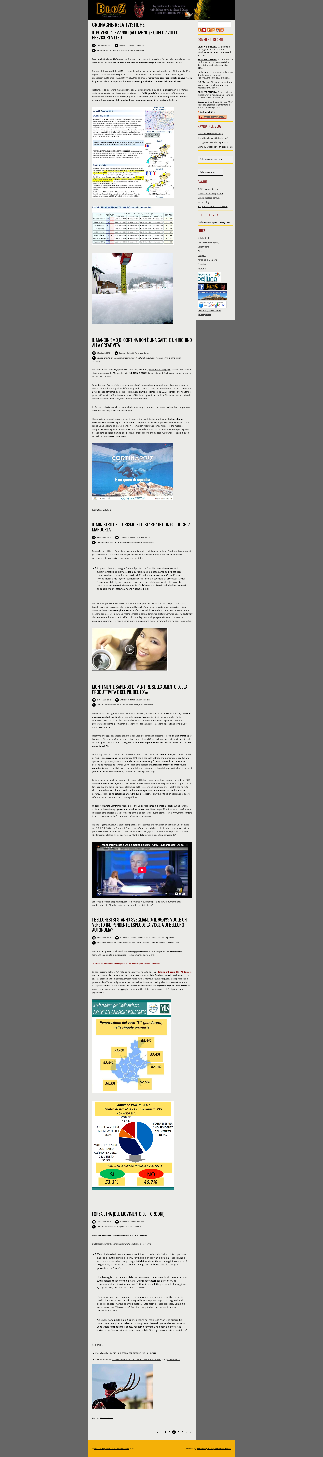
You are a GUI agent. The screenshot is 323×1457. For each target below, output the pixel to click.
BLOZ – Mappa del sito (208, 189)
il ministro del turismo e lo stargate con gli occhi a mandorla (141, 527)
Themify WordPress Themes (219, 1448)
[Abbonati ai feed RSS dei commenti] (209, 31)
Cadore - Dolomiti (126, 45)
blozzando (101, 50)
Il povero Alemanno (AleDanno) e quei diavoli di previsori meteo (135, 35)
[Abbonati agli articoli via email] (204, 31)
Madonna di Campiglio (159, 369)
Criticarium (139, 45)
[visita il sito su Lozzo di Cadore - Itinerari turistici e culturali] (212, 295)
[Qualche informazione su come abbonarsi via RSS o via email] (213, 31)
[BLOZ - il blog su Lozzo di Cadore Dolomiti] (151, 18)
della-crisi (137, 542)
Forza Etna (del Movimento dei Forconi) (128, 1213)
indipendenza (161, 942)
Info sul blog (203, 202)
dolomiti (129, 50)
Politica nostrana (152, 937)
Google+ (202, 255)
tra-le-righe (139, 50)
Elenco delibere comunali (210, 197)
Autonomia (124, 937)
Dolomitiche (203, 246)
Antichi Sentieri (205, 238)
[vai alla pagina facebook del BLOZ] (212, 286)
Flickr (200, 251)
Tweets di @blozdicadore (209, 310)
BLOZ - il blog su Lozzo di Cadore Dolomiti (111, 1448)
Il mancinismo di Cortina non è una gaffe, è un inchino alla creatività (142, 342)
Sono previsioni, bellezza (165, 100)
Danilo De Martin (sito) (208, 242)
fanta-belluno (149, 942)
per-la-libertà (135, 1226)
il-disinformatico (146, 704)
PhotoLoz (202, 264)
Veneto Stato (176, 951)
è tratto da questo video (126, 905)
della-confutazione (125, 542)
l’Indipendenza (106, 1418)
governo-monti (149, 542)
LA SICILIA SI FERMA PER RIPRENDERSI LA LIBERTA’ (133, 1353)
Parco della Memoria (207, 259)
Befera (129, 432)
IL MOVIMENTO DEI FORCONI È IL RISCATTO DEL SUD (136, 1359)
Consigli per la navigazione (210, 193)
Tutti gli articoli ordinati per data (213, 142)
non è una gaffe (178, 373)
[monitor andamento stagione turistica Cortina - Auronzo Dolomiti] (212, 118)
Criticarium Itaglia (127, 537)
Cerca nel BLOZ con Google (210, 133)
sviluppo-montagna (156, 358)
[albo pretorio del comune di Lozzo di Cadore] (218, 31)
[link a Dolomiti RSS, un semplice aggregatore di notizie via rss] (198, 112)
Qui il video (186, 621)
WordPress (201, 1448)
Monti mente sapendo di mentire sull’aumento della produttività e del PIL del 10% (139, 689)
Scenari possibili (143, 700)
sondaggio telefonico (138, 951)
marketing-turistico (139, 358)
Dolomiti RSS (207, 112)
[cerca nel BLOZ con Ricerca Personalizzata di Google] (222, 31)
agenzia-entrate (103, 358)
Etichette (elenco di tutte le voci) (213, 138)
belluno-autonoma (114, 942)
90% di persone (169, 391)
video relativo (173, 1359)
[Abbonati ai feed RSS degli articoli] (200, 31)
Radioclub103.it (104, 510)
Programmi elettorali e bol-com (212, 206)
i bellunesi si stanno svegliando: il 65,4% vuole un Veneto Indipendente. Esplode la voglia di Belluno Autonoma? (139, 924)
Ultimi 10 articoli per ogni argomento (215, 146)
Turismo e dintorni (143, 353)
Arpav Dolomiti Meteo (116, 71)
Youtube (202, 268)
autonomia (101, 942)
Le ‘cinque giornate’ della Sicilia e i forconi (130, 1244)
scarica (122, 955)
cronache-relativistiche (116, 50)
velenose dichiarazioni (125, 780)
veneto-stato (173, 942)
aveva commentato (133, 558)
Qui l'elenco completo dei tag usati (214, 222)
